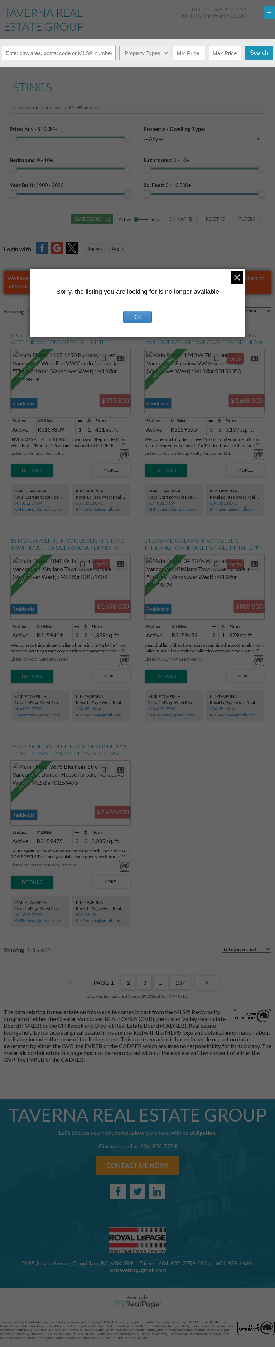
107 (180, 982)
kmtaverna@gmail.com (214, 16)
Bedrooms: (31, 160)
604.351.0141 (89, 503)
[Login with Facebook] (42, 251)
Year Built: (36, 185)
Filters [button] (246, 219)
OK (137, 317)
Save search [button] (89, 219)
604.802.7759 (28, 503)
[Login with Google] (57, 251)
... (160, 982)
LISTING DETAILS (32, 470)
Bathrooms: (166, 160)
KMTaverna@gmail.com (37, 509)
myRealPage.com (138, 1304)
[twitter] (137, 1191)
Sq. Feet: (167, 185)
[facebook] (118, 1191)
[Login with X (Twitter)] (72, 251)
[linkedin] (157, 1191)
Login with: (18, 248)
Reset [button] (212, 219)
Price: (34, 129)
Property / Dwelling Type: (174, 129)
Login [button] (117, 248)
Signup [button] (95, 248)
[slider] (13, 137)
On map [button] (177, 219)
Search (259, 53)
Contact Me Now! (137, 1165)
